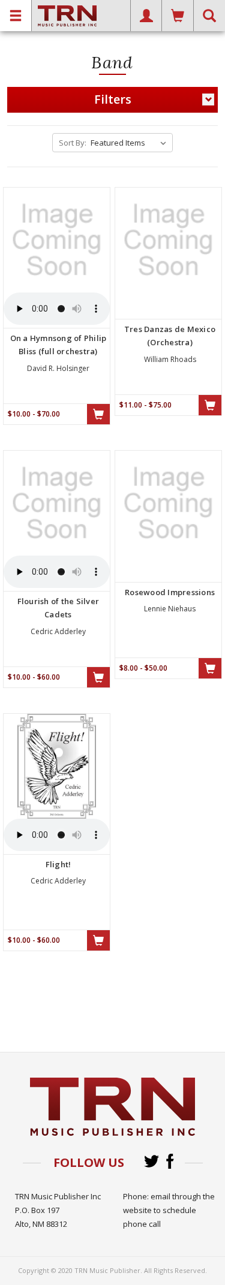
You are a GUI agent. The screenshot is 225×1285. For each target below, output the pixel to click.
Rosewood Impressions (170, 592)
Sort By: (72, 142)
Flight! (58, 864)
